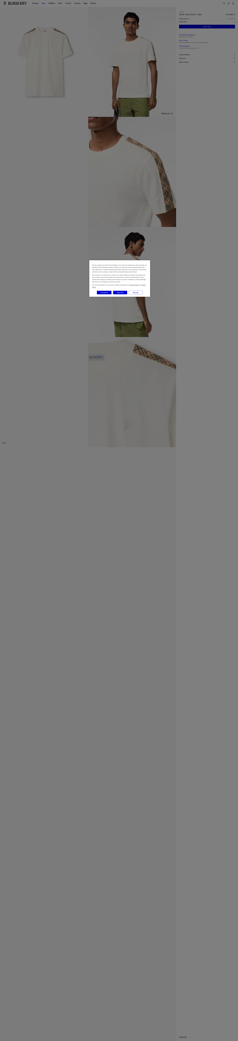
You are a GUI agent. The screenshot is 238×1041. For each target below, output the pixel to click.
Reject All (120, 292)
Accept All (104, 292)
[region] (119, 278)
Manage (135, 292)
